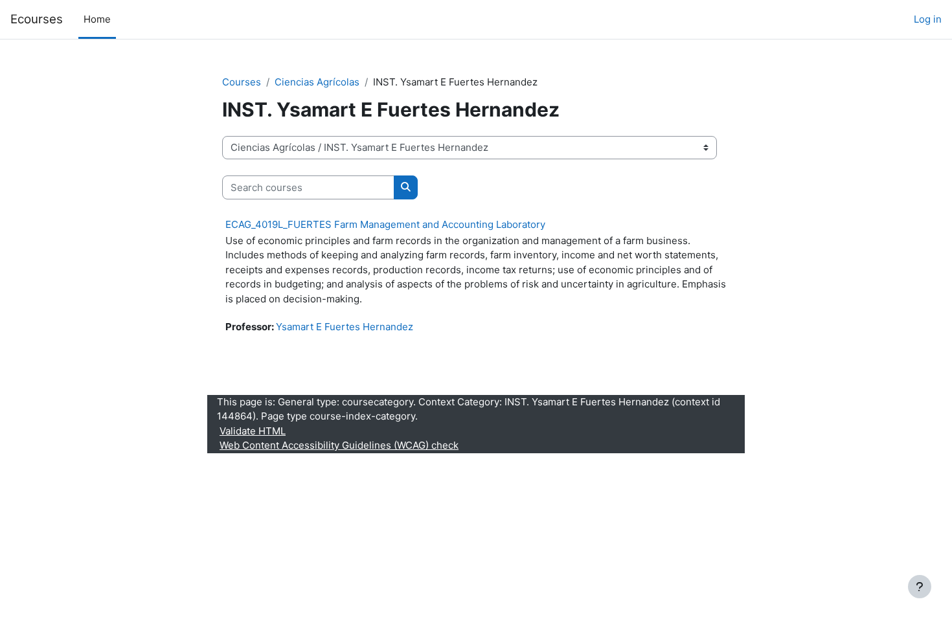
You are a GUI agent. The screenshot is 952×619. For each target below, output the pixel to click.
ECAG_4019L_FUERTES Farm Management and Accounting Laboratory (385, 224)
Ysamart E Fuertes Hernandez (344, 327)
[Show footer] (919, 586)
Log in (928, 19)
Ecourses (36, 19)
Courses (241, 82)
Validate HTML (253, 431)
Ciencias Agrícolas (317, 82)
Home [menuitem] (97, 19)
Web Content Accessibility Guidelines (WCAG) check (339, 445)
